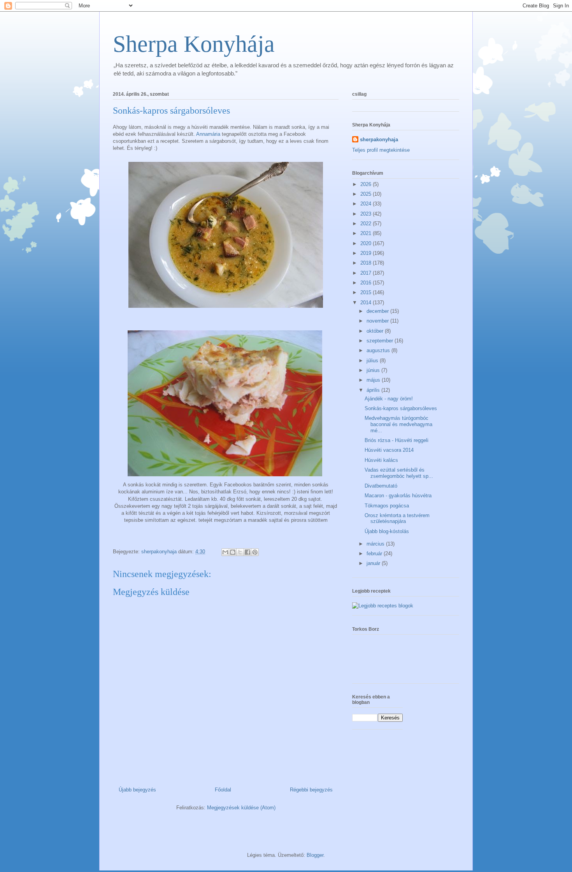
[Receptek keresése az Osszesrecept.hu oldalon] (382, 606)
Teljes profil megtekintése (381, 150)
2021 (366, 233)
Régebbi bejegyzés (311, 790)
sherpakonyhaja (379, 139)
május (374, 380)
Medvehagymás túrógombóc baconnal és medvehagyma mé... (398, 424)
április (374, 390)
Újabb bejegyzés (137, 790)
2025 (366, 194)
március (376, 544)
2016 (366, 283)
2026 (366, 184)
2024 (366, 204)
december (378, 311)
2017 (366, 273)
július (373, 360)
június (374, 370)
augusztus (379, 350)
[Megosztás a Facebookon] (247, 552)
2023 (366, 214)
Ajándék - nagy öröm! (389, 399)
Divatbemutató (381, 486)
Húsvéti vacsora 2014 (389, 450)
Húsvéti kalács (381, 460)
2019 (366, 253)
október (376, 331)
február (375, 553)
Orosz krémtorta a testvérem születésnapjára (397, 518)
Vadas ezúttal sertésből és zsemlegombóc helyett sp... (399, 473)
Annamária (208, 134)
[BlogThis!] (233, 552)
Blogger (315, 855)
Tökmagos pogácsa (387, 506)
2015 (366, 292)
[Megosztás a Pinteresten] (255, 552)
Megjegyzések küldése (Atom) (241, 808)
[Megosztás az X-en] (240, 552)
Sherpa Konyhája (194, 44)
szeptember (381, 341)
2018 (366, 263)
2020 (366, 243)
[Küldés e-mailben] (225, 552)
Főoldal (223, 790)
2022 (366, 223)
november (378, 321)
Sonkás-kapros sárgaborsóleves (401, 408)
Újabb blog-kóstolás (387, 531)
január (374, 563)
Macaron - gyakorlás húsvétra (398, 495)
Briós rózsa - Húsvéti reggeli (396, 440)
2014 (366, 302)
